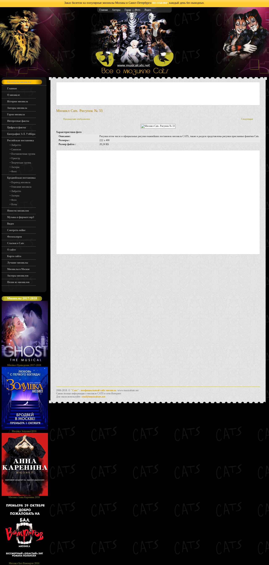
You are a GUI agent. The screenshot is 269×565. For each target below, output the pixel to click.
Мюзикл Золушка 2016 (24, 431)
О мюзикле (13, 95)
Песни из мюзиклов (18, 282)
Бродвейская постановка (21, 177)
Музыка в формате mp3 (20, 217)
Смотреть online (16, 230)
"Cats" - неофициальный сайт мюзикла (93, 390)
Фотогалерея (14, 236)
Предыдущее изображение (76, 119)
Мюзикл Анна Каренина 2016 (24, 497)
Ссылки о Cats (15, 243)
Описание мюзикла (21, 186)
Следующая (247, 119)
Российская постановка (20, 140)
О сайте (11, 249)
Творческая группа (21, 162)
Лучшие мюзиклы (17, 262)
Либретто (16, 145)
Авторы (116, 9)
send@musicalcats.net (93, 396)
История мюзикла (17, 101)
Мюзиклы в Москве (18, 269)
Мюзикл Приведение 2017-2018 (24, 365)
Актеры (15, 167)
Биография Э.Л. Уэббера (21, 133)
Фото (137, 9)
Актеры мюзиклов (17, 275)
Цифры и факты (16, 127)
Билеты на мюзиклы (19, 82)
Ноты (14, 204)
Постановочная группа (23, 153)
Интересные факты (18, 120)
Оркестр (15, 158)
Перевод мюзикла (20, 182)
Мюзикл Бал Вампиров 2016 (24, 563)
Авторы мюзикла (17, 108)
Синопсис (16, 149)
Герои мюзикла (16, 114)
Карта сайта (14, 256)
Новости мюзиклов (18, 210)
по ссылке (159, 2)
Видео (148, 9)
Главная (103, 9)
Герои (128, 9)
